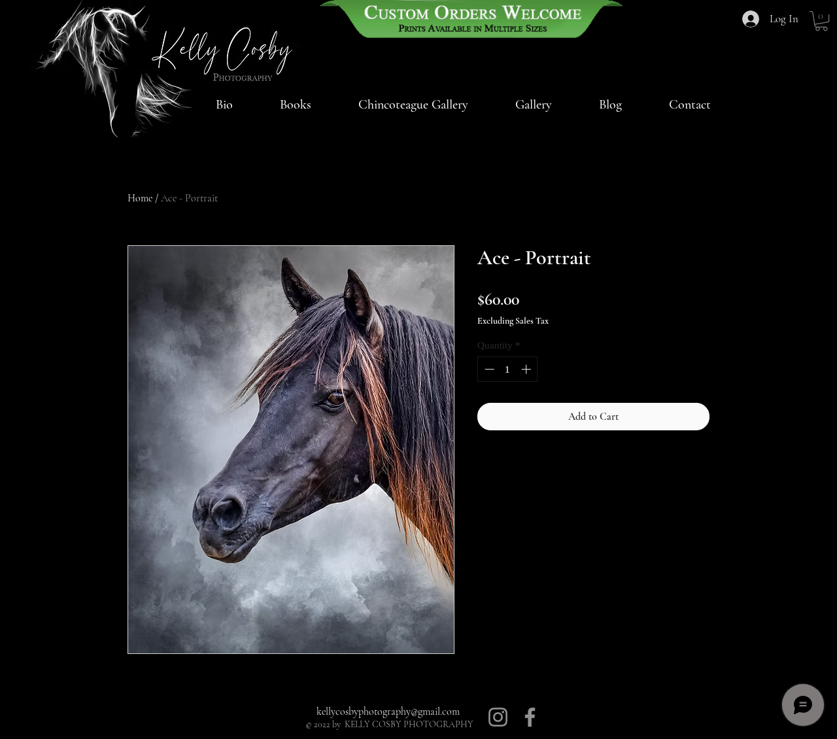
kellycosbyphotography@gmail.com (388, 711)
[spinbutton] (508, 369)
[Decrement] (488, 369)
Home (140, 198)
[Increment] (527, 369)
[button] (413, 104)
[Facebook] (530, 717)
